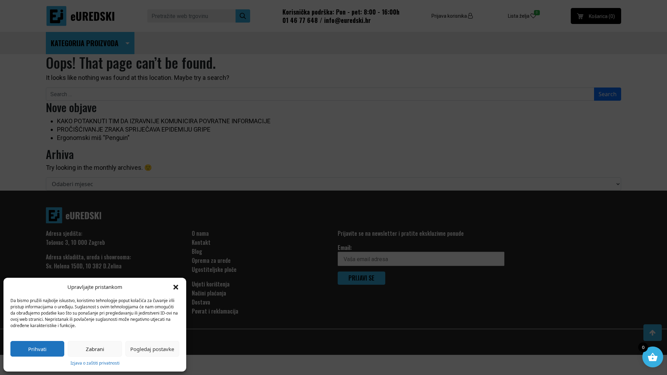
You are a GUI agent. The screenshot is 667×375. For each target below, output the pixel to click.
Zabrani (95, 348)
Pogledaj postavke (152, 348)
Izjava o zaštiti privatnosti (95, 363)
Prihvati (37, 348)
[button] (175, 286)
